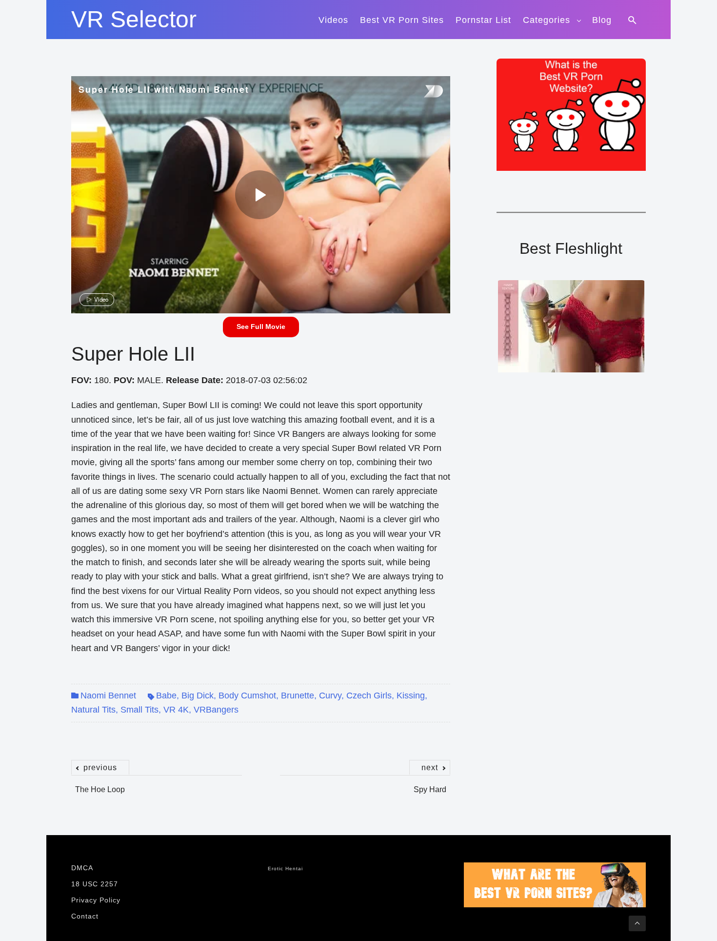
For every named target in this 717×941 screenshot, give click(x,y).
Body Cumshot (247, 695)
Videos (333, 20)
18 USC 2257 (94, 884)
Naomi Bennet (108, 695)
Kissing (411, 695)
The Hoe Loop (100, 784)
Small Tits (139, 710)
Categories (546, 20)
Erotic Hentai (285, 868)
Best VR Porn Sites (402, 20)
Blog (602, 20)
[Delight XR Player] (421, 92)
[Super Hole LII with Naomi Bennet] (259, 194)
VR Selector (134, 19)
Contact (85, 916)
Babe (166, 695)
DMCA (82, 868)
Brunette (297, 695)
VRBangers (216, 710)
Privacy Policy (95, 900)
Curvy (330, 695)
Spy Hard (430, 784)
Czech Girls (369, 695)
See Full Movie (261, 326)
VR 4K (176, 710)
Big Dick (197, 695)
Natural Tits (93, 710)
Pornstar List (483, 20)
